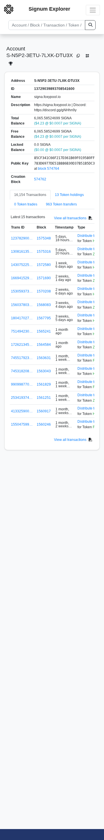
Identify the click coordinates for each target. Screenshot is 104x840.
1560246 (44, 424)
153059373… (22, 291)
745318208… (22, 371)
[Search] (90, 25)
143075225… (22, 265)
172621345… (22, 345)
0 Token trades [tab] (25, 204)
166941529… (22, 278)
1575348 (44, 238)
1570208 (44, 291)
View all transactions (70, 218)
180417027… (22, 318)
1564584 (44, 345)
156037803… (22, 305)
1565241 (44, 331)
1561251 (44, 398)
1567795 (44, 318)
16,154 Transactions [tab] (30, 195)
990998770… (22, 384)
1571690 (44, 278)
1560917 (44, 411)
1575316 (44, 252)
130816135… (22, 252)
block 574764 (48, 169)
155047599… (22, 424)
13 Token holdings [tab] (69, 195)
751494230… (22, 331)
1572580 (44, 265)
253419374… (22, 398)
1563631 (44, 358)
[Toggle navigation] (93, 10)
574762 (40, 179)
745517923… (22, 358)
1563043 (44, 371)
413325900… (22, 411)
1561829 (44, 384)
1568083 (44, 305)
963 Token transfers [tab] (61, 204)
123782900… (22, 238)
